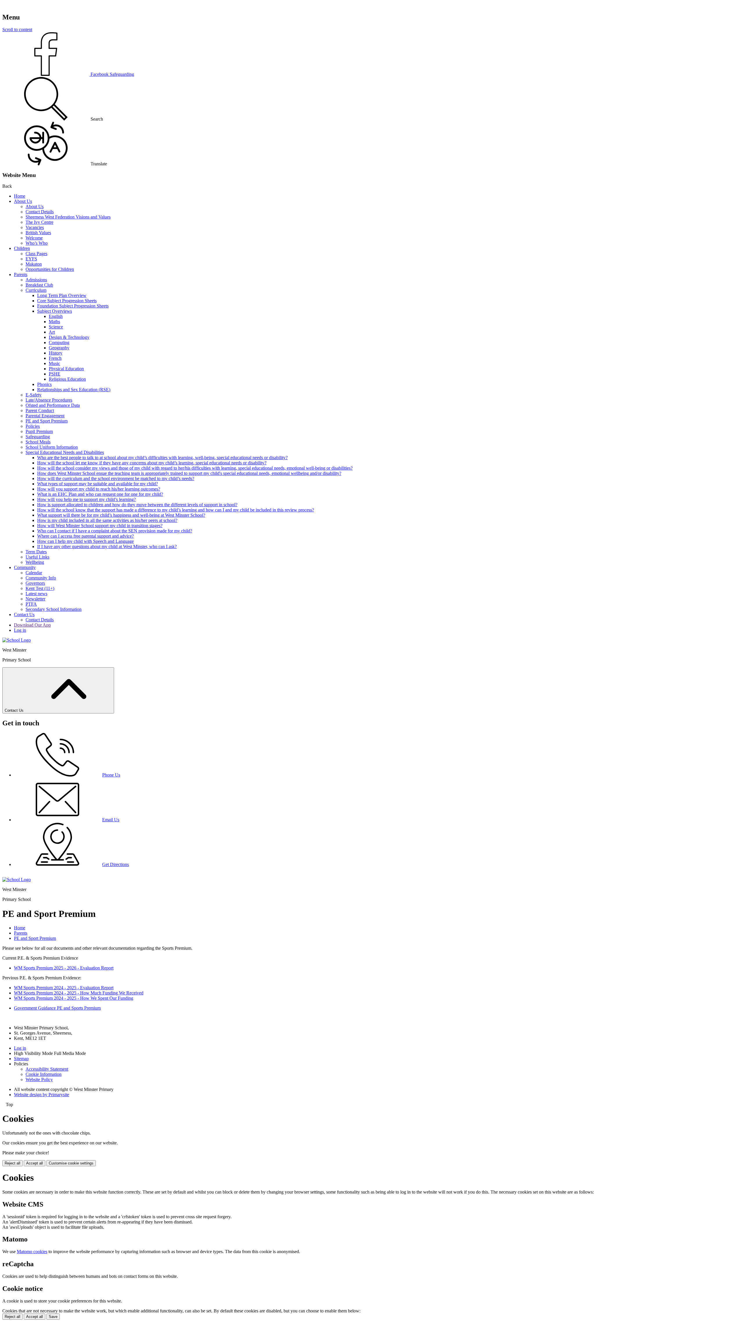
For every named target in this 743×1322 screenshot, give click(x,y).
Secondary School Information (54, 609)
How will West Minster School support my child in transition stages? (100, 525)
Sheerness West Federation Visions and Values (68, 216)
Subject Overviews (54, 311)
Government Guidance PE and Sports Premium (57, 1008)
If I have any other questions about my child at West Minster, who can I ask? (107, 546)
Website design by (41, 1094)
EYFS (31, 258)
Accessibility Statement (47, 1069)
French (55, 358)
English (56, 316)
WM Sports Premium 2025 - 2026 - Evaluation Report (63, 967)
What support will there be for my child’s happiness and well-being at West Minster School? (121, 515)
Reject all (12, 1163)
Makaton (34, 264)
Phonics (44, 384)
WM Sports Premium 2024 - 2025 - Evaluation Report (63, 987)
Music (54, 363)
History (55, 352)
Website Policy (39, 1079)
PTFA (31, 604)
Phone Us (111, 774)
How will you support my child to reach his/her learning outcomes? (98, 488)
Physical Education (66, 368)
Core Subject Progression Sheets (67, 300)
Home (19, 196)
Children (22, 248)
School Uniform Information (52, 447)
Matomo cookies (32, 1251)
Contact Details (40, 211)
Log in (20, 630)
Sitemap (21, 1058)
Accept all (34, 1163)
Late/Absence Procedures (49, 400)
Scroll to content (17, 29)
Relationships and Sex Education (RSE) (73, 389)
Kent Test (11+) (40, 588)
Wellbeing (35, 562)
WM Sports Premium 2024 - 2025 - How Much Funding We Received (78, 992)
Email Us (110, 819)
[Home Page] (16, 640)
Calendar (34, 572)
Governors (35, 583)
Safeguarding (38, 436)
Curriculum (36, 290)
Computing (59, 342)
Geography (59, 347)
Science (56, 326)
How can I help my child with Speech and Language (85, 541)
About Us (23, 201)
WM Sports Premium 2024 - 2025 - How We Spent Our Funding (73, 998)
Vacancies (35, 227)
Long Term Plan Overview (61, 295)
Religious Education (67, 379)
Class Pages (36, 253)
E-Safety (34, 394)
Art (52, 332)
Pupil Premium (39, 431)
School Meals (38, 441)
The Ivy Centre (39, 222)
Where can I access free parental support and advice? (85, 536)
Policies (33, 426)
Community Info (41, 577)
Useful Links (37, 556)
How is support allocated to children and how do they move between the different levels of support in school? (137, 504)
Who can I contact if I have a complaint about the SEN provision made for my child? (114, 530)
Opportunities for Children (50, 269)
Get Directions (115, 864)
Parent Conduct (40, 410)
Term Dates (36, 551)
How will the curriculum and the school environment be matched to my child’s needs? (115, 478)
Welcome (34, 237)
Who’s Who (37, 243)
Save (53, 1316)
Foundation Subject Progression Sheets (73, 305)
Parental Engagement (45, 415)
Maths (54, 321)
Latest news (36, 593)
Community (25, 567)
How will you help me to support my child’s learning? (86, 499)
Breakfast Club (39, 284)
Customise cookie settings (71, 1163)
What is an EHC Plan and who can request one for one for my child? (100, 494)
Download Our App (32, 624)
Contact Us (24, 614)
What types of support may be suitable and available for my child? (97, 483)
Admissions (36, 279)
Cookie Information (44, 1074)
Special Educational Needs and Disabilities (65, 452)
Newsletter (35, 598)
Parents (20, 274)
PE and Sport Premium (47, 420)
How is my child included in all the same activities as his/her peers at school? (107, 520)
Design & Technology (69, 337)
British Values (38, 232)
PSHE (54, 373)
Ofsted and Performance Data (53, 405)
